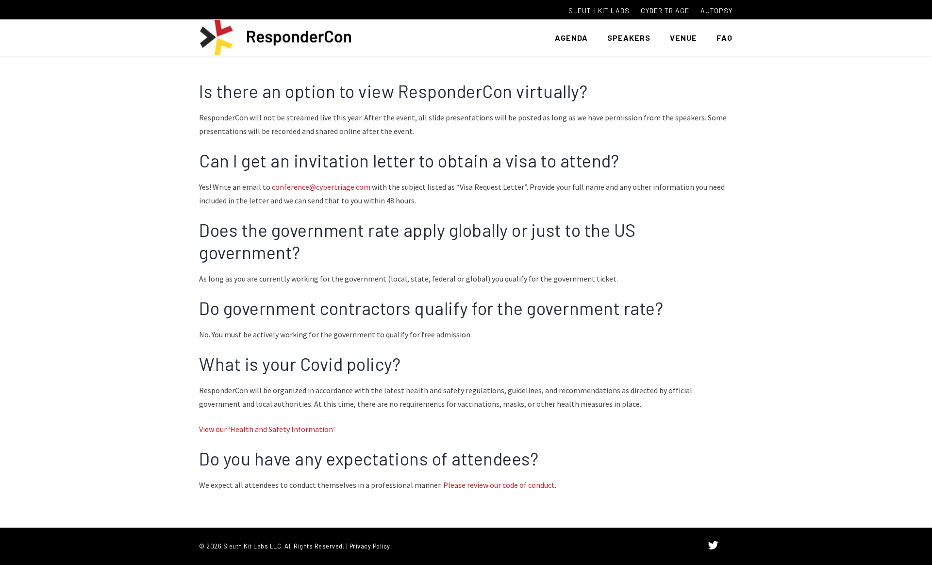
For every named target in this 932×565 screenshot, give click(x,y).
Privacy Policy (370, 546)
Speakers (628, 37)
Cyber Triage (665, 10)
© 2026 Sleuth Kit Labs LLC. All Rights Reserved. (271, 546)
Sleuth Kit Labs (599, 10)
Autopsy (716, 10)
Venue (683, 37)
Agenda (571, 37)
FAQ (724, 37)
